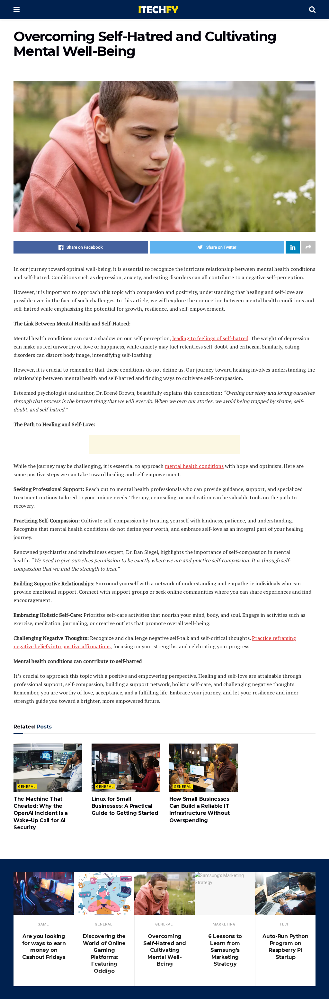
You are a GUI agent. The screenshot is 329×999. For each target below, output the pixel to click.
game (43, 924)
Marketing (224, 924)
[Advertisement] (164, 444)
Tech (285, 924)
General (27, 787)
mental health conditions (194, 465)
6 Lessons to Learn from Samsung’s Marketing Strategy (225, 950)
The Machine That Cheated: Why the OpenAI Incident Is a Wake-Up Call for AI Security (40, 813)
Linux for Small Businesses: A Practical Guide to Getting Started (125, 806)
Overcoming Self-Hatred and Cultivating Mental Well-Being (164, 950)
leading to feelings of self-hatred (210, 338)
